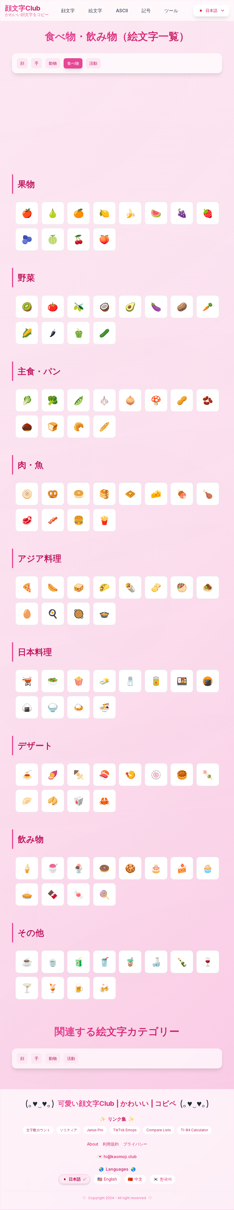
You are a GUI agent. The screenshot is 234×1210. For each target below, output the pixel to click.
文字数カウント (38, 1130)
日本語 (207, 10)
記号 (146, 10)
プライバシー (135, 1144)
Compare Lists (158, 1130)
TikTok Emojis (125, 1130)
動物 (53, 63)
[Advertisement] (117, 123)
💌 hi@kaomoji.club (117, 1156)
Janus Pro (95, 1130)
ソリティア (68, 1130)
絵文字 (95, 10)
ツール (171, 10)
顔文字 (68, 10)
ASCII (122, 10)
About (92, 1144)
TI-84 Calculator (194, 1130)
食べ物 (73, 63)
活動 (93, 63)
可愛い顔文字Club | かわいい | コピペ (117, 1103)
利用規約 (111, 1144)
